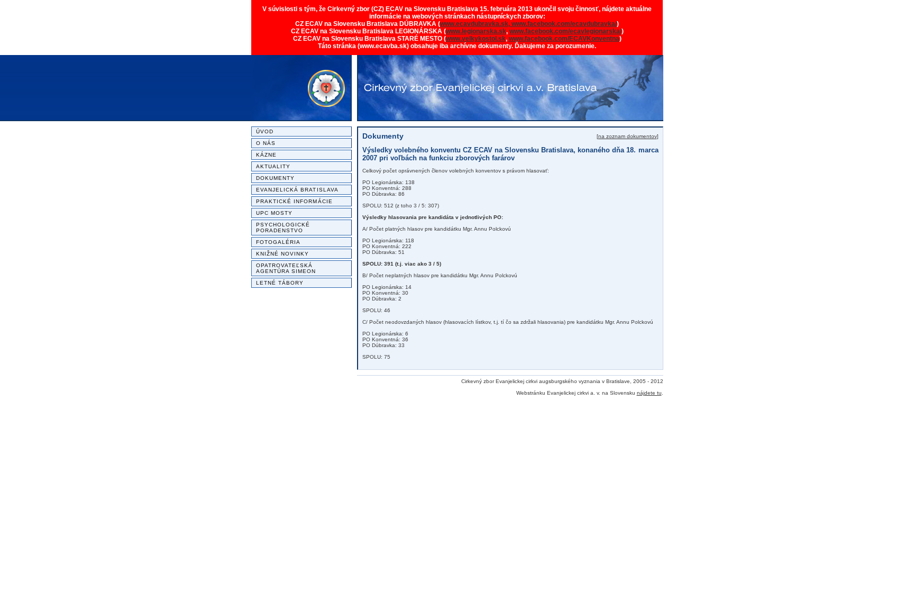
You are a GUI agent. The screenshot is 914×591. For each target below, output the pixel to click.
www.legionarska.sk (476, 31)
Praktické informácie (294, 201)
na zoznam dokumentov (627, 136)
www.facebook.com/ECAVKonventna (564, 38)
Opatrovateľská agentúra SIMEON (286, 268)
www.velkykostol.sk (476, 38)
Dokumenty (275, 178)
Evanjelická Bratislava (297, 190)
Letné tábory (280, 283)
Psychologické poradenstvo (283, 227)
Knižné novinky (282, 254)
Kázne (266, 155)
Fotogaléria (278, 242)
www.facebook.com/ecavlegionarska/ (565, 31)
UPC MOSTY (274, 213)
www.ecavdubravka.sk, (475, 24)
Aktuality (273, 166)
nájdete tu (649, 393)
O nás (266, 143)
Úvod (264, 131)
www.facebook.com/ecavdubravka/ (564, 24)
